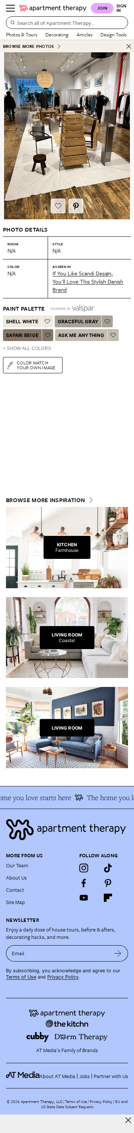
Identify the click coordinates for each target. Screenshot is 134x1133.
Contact (15, 890)
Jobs (84, 1076)
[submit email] (118, 953)
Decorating (56, 34)
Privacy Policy (63, 977)
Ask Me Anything (81, 335)
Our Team (17, 865)
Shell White (22, 321)
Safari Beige (22, 335)
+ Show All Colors (27, 348)
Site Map (15, 902)
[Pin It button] (75, 206)
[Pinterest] (107, 882)
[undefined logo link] (52, 8)
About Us (16, 877)
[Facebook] (83, 882)
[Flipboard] (107, 897)
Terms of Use (21, 977)
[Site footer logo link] (67, 830)
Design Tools (113, 34)
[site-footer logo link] (22, 1076)
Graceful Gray (78, 321)
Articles (84, 34)
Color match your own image (36, 365)
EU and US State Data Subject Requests (84, 1104)
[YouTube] (83, 897)
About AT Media (57, 1076)
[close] (128, 1120)
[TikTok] (107, 868)
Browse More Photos (28, 46)
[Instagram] (83, 868)
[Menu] (10, 8)
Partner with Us (111, 1076)
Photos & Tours (21, 34)
